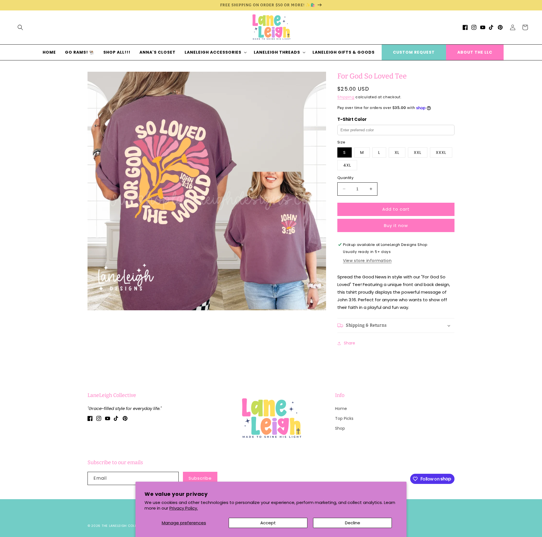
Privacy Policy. (183, 508)
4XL (347, 165)
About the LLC (474, 52)
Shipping (346, 97)
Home (341, 408)
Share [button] (349, 343)
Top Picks (344, 418)
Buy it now (396, 225)
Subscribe (200, 478)
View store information (367, 260)
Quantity (345, 177)
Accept (268, 523)
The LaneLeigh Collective (125, 525)
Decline (352, 523)
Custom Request (414, 52)
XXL (417, 152)
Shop (340, 428)
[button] (20, 27)
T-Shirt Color (352, 119)
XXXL (441, 152)
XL (397, 152)
